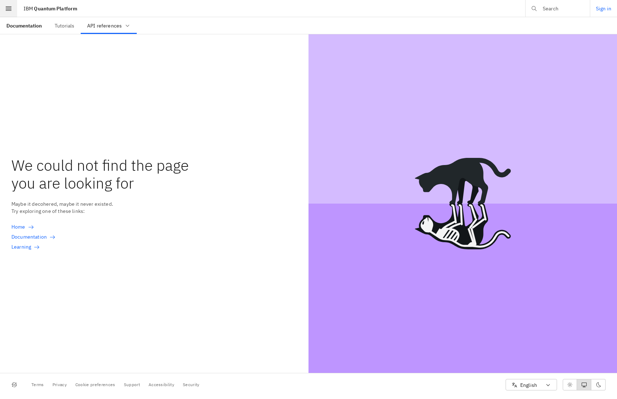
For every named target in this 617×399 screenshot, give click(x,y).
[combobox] (531, 384)
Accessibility (161, 384)
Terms (37, 384)
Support (132, 384)
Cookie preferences (95, 384)
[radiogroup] (584, 384)
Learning (21, 247)
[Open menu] (8, 8)
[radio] (570, 384)
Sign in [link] (603, 8)
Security (191, 384)
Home (18, 227)
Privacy (59, 384)
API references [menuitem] (104, 26)
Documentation (29, 237)
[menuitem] (24, 25)
